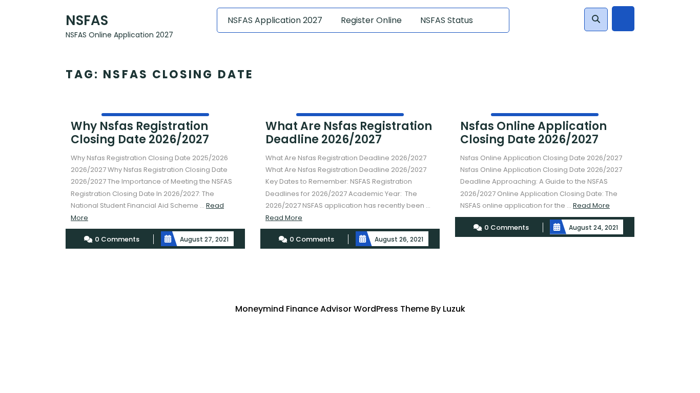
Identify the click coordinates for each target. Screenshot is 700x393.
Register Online (371, 20)
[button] (596, 19)
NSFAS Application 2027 (275, 20)
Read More (283, 218)
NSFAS (87, 20)
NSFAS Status (446, 20)
